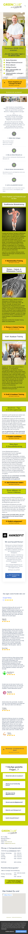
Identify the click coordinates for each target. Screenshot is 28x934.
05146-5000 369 (8, 841)
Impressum (8, 917)
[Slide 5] (16, 43)
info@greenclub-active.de (9, 843)
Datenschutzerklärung (17, 917)
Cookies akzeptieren (21, 931)
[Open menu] (25, 6)
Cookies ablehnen (10, 931)
